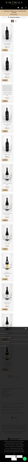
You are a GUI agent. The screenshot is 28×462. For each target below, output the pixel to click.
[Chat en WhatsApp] (25, 459)
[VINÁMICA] (14, 3)
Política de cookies (10, 456)
